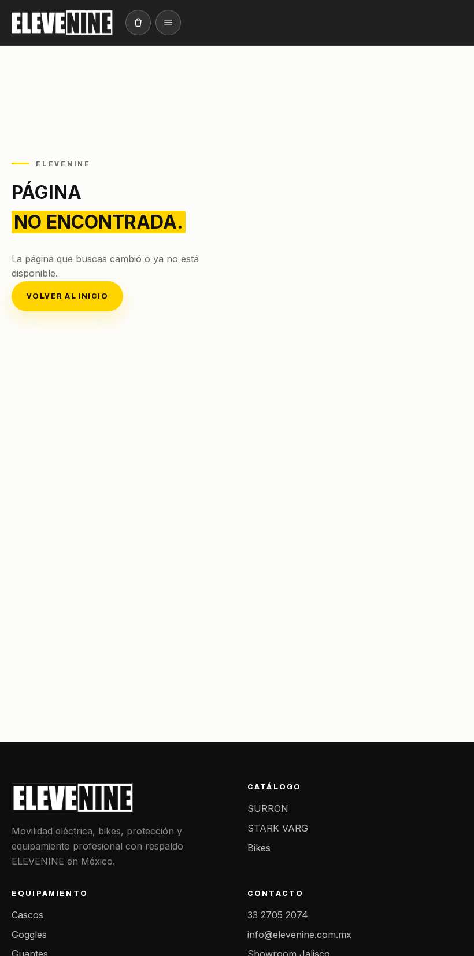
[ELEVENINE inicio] (61, 22)
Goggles (29, 934)
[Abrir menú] (168, 22)
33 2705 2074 (277, 915)
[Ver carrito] (138, 22)
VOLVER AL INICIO (67, 296)
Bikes (259, 848)
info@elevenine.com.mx (299, 934)
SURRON (267, 808)
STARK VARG (277, 828)
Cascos (27, 915)
